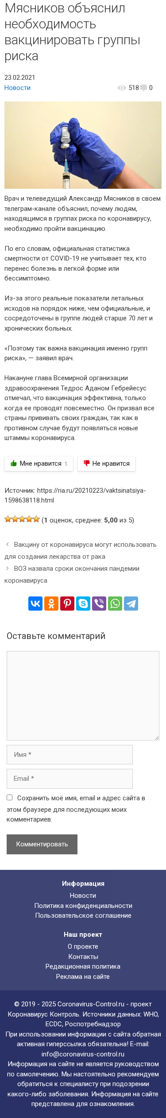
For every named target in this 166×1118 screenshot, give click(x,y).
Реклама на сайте (83, 977)
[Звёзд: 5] (36, 518)
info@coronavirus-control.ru (83, 1054)
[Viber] (99, 603)
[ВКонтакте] (35, 603)
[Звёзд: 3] (22, 518)
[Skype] (83, 603)
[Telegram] (131, 603)
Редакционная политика (83, 966)
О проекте (83, 946)
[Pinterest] (67, 603)
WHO (150, 1014)
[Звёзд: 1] (8, 518)
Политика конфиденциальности (83, 906)
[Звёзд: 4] (29, 518)
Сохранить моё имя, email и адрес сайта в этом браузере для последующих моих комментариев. (76, 809)
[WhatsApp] (115, 603)
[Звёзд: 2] (15, 518)
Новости (17, 88)
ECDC (54, 1024)
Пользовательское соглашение (83, 915)
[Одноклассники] (51, 603)
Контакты (83, 957)
